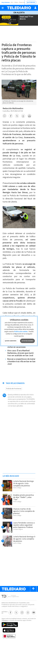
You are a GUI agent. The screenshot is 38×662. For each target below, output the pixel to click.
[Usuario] (35, 8)
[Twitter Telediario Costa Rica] (16, 612)
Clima (16, 2)
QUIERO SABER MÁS (10, 341)
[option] (19, 92)
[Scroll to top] (33, 589)
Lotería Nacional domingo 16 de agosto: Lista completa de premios (23, 483)
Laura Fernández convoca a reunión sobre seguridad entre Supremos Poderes (24, 525)
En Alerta (19, 12)
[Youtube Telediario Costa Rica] (33, 612)
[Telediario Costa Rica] (19, 8)
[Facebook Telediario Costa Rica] (10, 612)
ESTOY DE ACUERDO (27, 341)
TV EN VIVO (32, 2)
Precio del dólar (23, 2)
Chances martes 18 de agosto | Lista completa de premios (24, 511)
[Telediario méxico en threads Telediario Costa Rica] (28, 612)
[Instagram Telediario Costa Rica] (22, 612)
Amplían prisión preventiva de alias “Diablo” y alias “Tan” (23, 497)
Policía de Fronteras (13, 388)
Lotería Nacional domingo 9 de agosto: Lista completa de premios (24, 538)
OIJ (12, 2)
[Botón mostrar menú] (3, 8)
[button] (4, 116)
